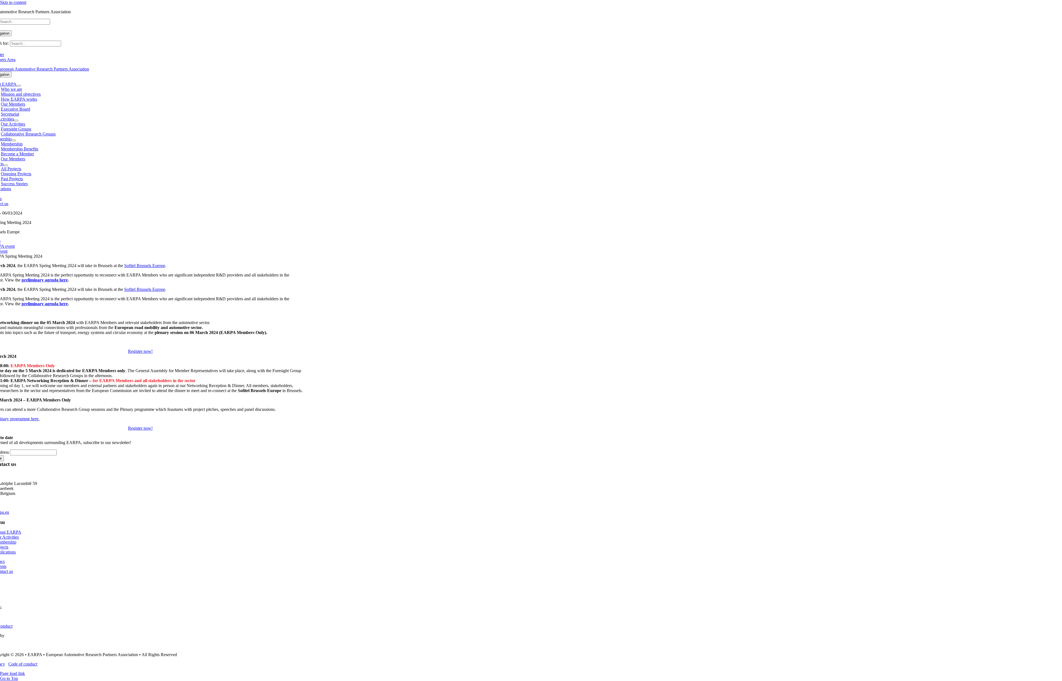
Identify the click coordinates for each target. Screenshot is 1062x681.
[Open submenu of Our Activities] (16, 120)
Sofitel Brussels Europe (144, 265)
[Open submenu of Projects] (6, 165)
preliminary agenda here (45, 280)
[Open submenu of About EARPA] (19, 86)
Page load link (12, 673)
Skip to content (13, 2)
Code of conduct (22, 664)
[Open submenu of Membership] (14, 140)
